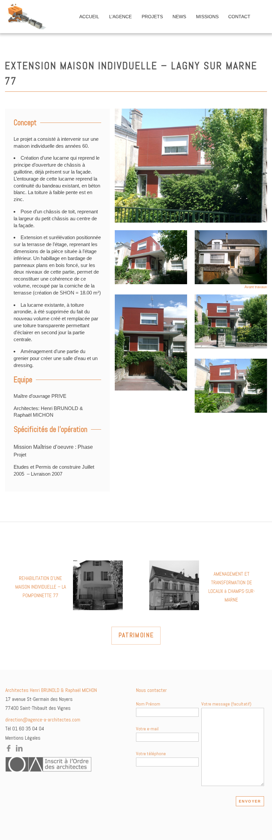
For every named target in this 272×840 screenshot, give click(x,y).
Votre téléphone (151, 754)
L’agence (120, 16)
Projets (152, 16)
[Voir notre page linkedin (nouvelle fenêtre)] (19, 749)
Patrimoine (136, 635)
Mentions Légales (22, 737)
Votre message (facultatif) (226, 704)
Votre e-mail (147, 729)
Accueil (89, 16)
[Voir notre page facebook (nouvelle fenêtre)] (8, 749)
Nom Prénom (148, 704)
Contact (239, 16)
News (179, 16)
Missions (207, 16)
